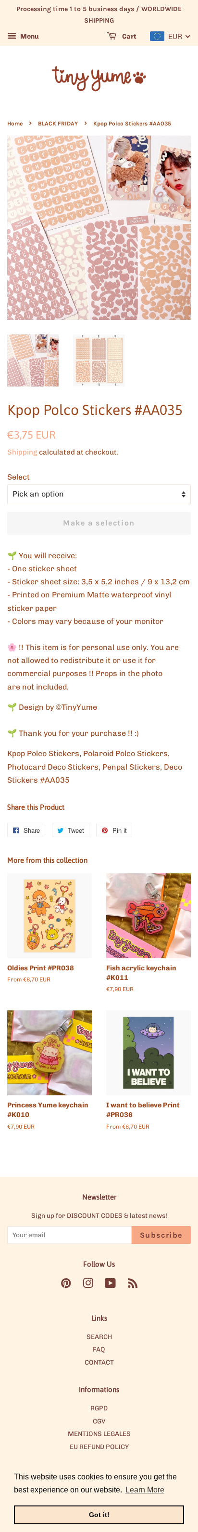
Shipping (22, 452)
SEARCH (99, 1336)
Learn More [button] (144, 1490)
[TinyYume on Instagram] (88, 1285)
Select (18, 477)
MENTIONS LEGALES (99, 1433)
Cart (128, 36)
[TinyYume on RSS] (132, 1285)
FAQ (99, 1349)
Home (15, 123)
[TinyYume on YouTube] (110, 1285)
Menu (29, 36)
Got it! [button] (99, 1514)
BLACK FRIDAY (58, 123)
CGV (99, 1421)
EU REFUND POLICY (99, 1446)
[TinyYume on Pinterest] (66, 1285)
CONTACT (99, 1362)
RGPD (99, 1408)
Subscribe (161, 1235)
